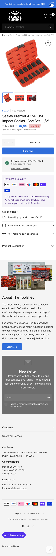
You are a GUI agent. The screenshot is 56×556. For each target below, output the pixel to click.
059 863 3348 (24, 484)
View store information (20, 168)
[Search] (50, 27)
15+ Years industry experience (23, 233)
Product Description (13, 245)
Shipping (15, 130)
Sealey (5, 111)
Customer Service (12, 435)
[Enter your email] (49, 397)
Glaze (15, 546)
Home (4, 35)
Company (7, 427)
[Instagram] (28, 526)
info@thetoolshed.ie (17, 488)
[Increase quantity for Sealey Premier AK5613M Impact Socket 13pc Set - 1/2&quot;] (13, 142)
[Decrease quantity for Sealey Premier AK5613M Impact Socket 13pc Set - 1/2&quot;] (4, 142)
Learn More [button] (12, 347)
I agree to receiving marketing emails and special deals (29, 405)
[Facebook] (23, 526)
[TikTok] (32, 526)
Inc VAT (51, 3)
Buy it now (28, 151)
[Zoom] (48, 43)
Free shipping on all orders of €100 (25, 217)
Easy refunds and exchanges (22, 225)
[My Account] (45, 16)
